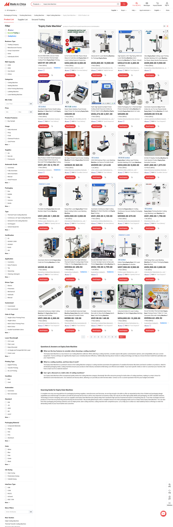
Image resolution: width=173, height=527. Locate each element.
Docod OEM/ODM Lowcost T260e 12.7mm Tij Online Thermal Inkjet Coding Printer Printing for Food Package (49, 58)
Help (133, 10)
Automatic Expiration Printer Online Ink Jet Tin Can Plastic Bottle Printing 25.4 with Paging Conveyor (156, 109)
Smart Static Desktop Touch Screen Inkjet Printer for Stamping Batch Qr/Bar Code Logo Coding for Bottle (76, 110)
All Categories (11, 10)
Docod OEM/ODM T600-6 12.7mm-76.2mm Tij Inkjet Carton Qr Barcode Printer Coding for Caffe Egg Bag (103, 262)
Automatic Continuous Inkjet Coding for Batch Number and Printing (103, 211)
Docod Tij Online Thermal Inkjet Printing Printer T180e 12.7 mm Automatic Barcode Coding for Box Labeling (156, 313)
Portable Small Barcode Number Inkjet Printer (49, 210)
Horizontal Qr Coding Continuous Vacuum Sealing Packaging (130, 211)
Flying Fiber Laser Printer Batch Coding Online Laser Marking (76, 211)
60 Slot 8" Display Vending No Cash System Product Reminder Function (156, 160)
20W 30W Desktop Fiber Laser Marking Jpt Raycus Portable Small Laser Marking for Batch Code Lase (103, 161)
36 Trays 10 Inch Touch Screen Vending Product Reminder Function (77, 160)
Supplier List (23, 19)
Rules (167, 10)
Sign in (167, 5)
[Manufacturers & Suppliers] (15, 4)
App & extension (145, 10)
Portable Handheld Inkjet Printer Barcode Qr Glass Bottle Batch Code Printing (102, 313)
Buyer (123, 10)
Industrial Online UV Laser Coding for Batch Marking (130, 312)
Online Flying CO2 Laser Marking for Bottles (129, 263)
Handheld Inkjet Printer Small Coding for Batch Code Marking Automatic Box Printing (49, 110)
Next (121, 337)
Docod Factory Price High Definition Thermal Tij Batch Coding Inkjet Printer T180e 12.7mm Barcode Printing (76, 262)
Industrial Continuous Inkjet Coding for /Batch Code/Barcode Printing (49, 313)
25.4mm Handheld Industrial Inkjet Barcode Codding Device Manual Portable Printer (77, 313)
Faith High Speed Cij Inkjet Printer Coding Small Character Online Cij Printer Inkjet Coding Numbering (102, 109)
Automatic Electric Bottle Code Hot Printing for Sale (49, 261)
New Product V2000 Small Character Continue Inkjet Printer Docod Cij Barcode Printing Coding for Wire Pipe (49, 160)
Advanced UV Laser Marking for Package (102, 57)
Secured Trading (38, 19)
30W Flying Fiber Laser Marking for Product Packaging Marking (156, 262)
